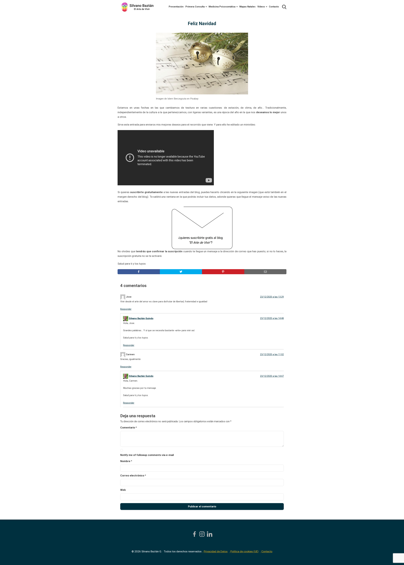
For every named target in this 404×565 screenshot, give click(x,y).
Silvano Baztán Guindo (141, 318)
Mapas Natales (247, 6)
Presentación (176, 6)
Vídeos (261, 6)
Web (123, 489)
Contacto (274, 6)
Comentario (128, 427)
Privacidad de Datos (216, 551)
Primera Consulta (195, 6)
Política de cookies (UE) (244, 551)
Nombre (126, 461)
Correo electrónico (133, 475)
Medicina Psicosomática (222, 6)
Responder (125, 309)
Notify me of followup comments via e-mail (147, 455)
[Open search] (284, 7)
